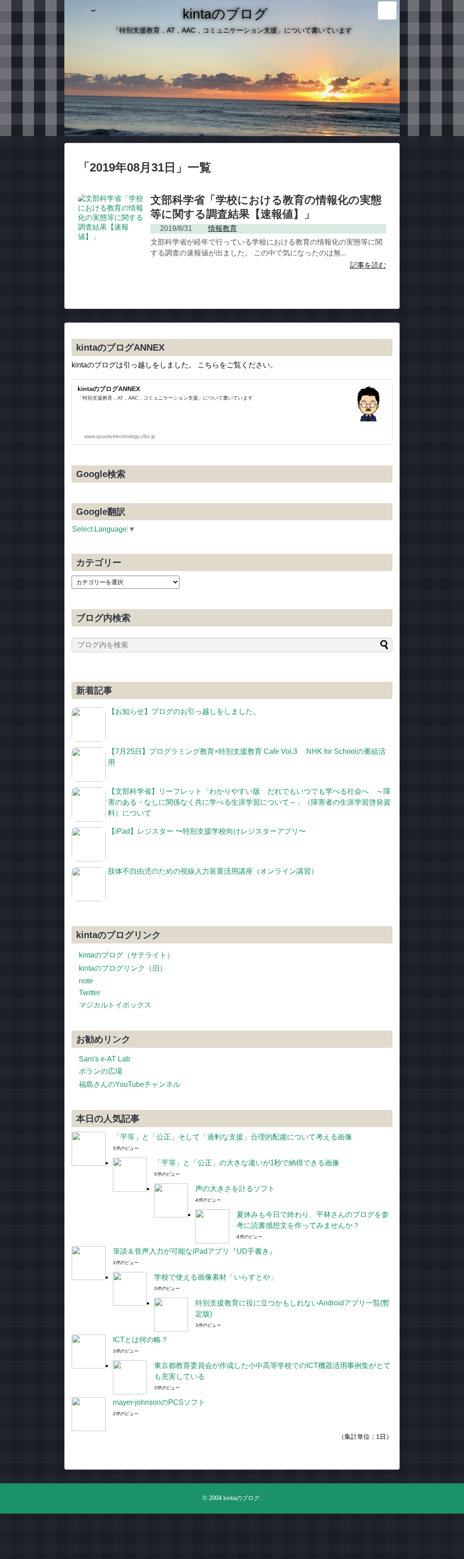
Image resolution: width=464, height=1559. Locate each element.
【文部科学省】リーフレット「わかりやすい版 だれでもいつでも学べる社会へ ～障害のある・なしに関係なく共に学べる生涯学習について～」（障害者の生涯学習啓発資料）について (249, 802)
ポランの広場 (100, 1071)
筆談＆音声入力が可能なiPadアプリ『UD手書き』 (194, 1251)
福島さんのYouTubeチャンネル (129, 1084)
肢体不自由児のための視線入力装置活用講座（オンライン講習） (213, 871)
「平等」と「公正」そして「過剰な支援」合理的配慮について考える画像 (232, 1137)
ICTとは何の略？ (140, 1340)
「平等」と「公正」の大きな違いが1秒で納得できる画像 (246, 1163)
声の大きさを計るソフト (235, 1188)
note (86, 981)
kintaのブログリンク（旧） (123, 968)
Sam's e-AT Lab (104, 1059)
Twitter (89, 993)
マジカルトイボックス (115, 1005)
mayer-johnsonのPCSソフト (159, 1402)
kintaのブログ (225, 13)
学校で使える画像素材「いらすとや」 (215, 1277)
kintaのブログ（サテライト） (126, 955)
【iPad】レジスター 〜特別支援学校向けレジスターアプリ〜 (207, 831)
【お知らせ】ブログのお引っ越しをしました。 (184, 711)
